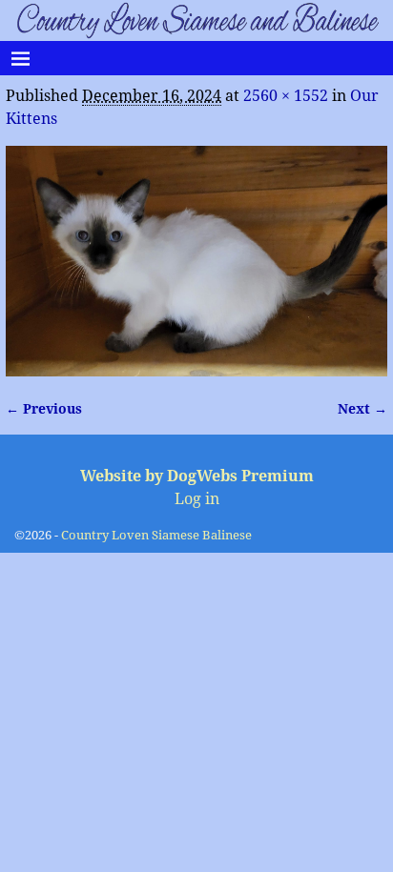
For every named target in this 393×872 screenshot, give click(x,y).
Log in (197, 499)
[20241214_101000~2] (196, 261)
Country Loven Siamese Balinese (156, 535)
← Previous (44, 408)
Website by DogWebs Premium (197, 476)
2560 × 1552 (285, 96)
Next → (362, 408)
